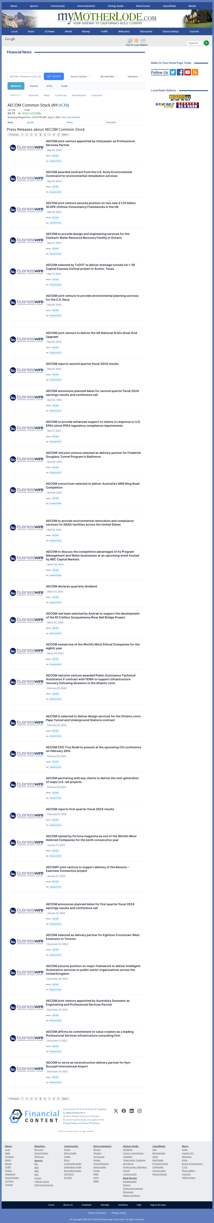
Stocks (34, 86)
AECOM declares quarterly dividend (71, 586)
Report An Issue (158, 1205)
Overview (33, 95)
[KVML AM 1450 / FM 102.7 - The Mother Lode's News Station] (180, 97)
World (68, 31)
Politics (8, 1170)
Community (58, 6)
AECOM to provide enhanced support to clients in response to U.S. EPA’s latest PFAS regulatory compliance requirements (93, 423)
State (31, 31)
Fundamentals (130, 1181)
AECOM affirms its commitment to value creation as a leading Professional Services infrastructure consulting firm (90, 1033)
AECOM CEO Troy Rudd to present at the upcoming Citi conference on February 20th (93, 749)
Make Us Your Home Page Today (171, 63)
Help (139, 1205)
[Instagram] (139, 1116)
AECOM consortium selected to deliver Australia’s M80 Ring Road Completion (92, 485)
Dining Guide (116, 6)
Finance (126, 1185)
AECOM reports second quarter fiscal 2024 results (82, 363)
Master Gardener (131, 1195)
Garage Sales (159, 1170)
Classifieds (169, 6)
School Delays (171, 31)
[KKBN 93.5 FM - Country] (187, 104)
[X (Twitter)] (116, 1116)
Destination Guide (72, 1167)
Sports (34, 6)
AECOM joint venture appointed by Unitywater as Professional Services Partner (90, 143)
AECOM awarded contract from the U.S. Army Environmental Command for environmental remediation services (89, 174)
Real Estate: (130, 1178)
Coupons (186, 1174)
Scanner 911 (188, 1153)
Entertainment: (102, 1146)
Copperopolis (130, 1174)
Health (67, 1156)
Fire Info (68, 1177)
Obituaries (146, 31)
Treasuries (96, 95)
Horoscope (98, 1156)
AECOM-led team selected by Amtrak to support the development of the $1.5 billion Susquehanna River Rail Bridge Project (93, 615)
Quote (30, 122)
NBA (36, 1171)
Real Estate (143, 6)
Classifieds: (159, 1146)
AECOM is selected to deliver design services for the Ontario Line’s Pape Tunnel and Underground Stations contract (93, 718)
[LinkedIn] (131, 1116)
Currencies (61, 95)
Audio (185, 1149)
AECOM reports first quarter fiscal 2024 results (80, 809)
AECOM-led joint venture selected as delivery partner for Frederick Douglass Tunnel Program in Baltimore (93, 454)
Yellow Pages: (188, 1177)
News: (8, 1146)
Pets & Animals (159, 1174)
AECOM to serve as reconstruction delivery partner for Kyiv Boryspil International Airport (88, 1064)
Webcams (124, 31)
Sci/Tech (9, 1181)
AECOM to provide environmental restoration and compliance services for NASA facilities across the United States (90, 522)
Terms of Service (97, 1212)
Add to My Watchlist (70, 117)
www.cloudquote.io (75, 1112)
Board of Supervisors (192, 1163)
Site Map (105, 1205)
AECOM (55, 156)
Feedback (86, 1205)
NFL (36, 1164)
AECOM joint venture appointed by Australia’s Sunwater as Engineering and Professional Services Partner (88, 1002)
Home (51, 1205)
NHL (36, 1174)
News (14, 6)
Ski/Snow (39, 1156)
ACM (63, 105)
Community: (71, 1146)
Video (185, 1160)
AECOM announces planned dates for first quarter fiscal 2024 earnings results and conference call (90, 906)
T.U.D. (185, 1167)
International (79, 95)
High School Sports (43, 1185)
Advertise (123, 1205)
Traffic (104, 31)
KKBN (96, 1181)
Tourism (194, 31)
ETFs (49, 86)
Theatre (97, 1153)
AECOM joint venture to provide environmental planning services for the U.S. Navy (92, 297)
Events (67, 1149)
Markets (16, 86)
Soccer (37, 1178)
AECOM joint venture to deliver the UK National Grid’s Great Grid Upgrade (91, 334)
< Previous (13, 134)
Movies (96, 1149)
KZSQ (96, 1177)
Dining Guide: (131, 1146)
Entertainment (86, 6)
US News (50, 31)
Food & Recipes (101, 1163)
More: (185, 1146)
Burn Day (38, 1149)
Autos (155, 1156)
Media (192, 6)
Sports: (38, 1160)
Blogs (66, 1160)
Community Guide (72, 1163)
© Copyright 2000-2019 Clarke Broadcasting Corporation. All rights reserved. (107, 1219)
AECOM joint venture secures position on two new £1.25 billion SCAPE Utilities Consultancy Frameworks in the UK (91, 205)
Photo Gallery (188, 1170)
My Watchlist (107, 76)
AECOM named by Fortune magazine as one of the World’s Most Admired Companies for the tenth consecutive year (91, 838)
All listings (127, 1149)
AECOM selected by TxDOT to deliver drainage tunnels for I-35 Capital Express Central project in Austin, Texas (90, 266)
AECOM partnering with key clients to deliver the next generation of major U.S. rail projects (92, 780)
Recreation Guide (72, 1170)
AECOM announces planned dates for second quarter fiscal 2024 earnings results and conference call (92, 392)
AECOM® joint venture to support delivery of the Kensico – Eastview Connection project (87, 869)
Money (86, 31)
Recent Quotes (79, 76)
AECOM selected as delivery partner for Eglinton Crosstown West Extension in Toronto (93, 937)
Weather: (39, 1146)
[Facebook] (123, 1116)
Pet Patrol (69, 1174)
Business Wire (55, 161)
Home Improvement (133, 1188)
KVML (96, 1174)
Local (14, 31)
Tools (64, 86)
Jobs (154, 1149)
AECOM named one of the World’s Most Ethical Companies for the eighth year (93, 646)
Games (96, 1160)
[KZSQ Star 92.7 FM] (163, 104)
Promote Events (160, 1163)
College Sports (41, 1181)
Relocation (128, 1192)
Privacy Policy (70, 1123)
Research (111, 122)
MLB (36, 1167)
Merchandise (158, 1153)
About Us (68, 1205)
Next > (65, 134)
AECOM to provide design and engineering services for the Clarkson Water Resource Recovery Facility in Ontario (87, 235)
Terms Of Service (90, 1123)
